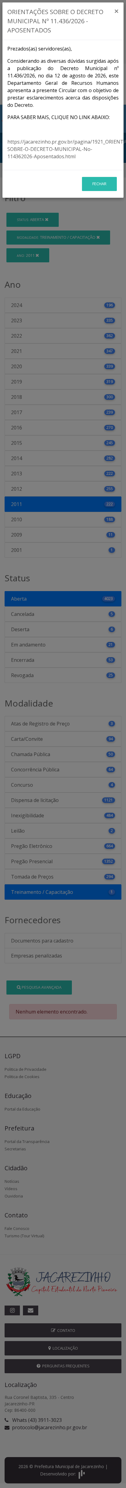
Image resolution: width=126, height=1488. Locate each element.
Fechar (99, 183)
